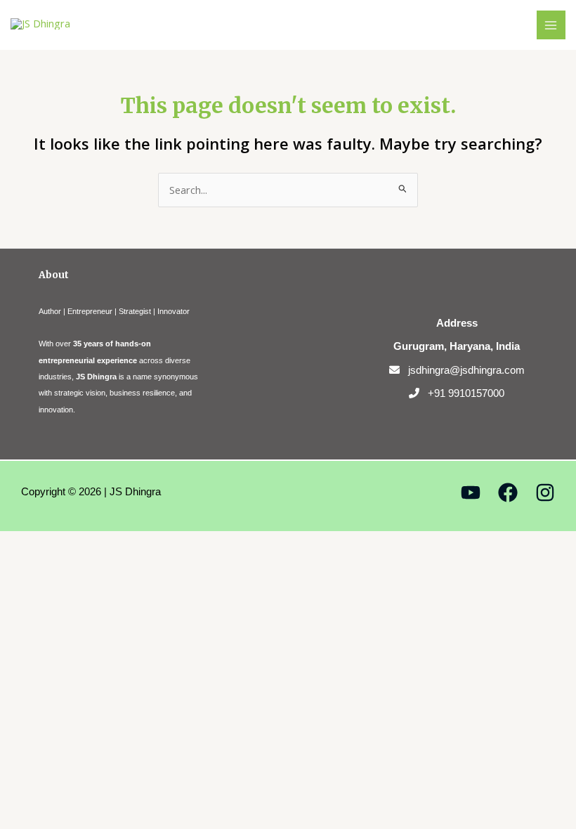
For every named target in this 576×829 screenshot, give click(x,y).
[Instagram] (545, 492)
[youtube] (470, 492)
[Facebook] (508, 492)
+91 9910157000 (466, 393)
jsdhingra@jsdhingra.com (466, 370)
